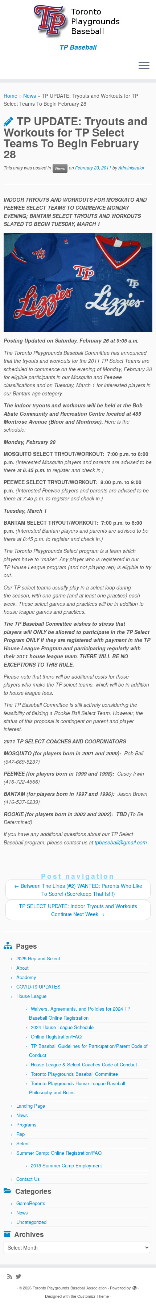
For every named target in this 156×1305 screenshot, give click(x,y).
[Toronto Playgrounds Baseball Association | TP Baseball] (78, 22)
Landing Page (30, 1105)
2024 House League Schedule (62, 1027)
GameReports (30, 1203)
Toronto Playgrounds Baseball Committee (74, 1073)
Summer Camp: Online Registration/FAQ (59, 1152)
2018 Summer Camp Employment (66, 1165)
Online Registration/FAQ (56, 1036)
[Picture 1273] (78, 282)
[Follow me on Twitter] (20, 1276)
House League (31, 996)
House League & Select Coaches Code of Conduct (84, 1064)
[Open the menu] (144, 65)
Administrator (131, 167)
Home (10, 95)
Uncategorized (31, 1221)
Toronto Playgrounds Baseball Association (70, 1288)
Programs (26, 1124)
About (22, 967)
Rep (20, 1133)
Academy (26, 977)
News (29, 95)
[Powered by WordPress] (134, 1286)
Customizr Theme (93, 1296)
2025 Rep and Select (38, 958)
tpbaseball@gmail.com (121, 842)
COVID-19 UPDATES (38, 986)
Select (23, 1143)
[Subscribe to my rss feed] (11, 1276)
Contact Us (28, 1178)
